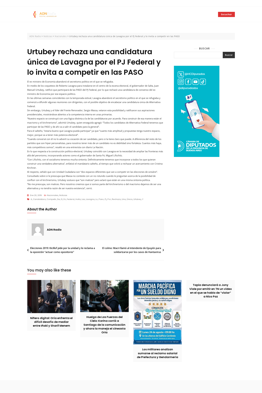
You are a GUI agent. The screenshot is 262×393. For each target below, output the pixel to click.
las (83, 199)
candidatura (39, 199)
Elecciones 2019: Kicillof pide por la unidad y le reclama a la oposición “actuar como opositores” (62, 250)
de (58, 199)
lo (97, 199)
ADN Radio (54, 230)
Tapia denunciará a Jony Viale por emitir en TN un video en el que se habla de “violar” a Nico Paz (210, 290)
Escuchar (226, 14)
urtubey (137, 199)
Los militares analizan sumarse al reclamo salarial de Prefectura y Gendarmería (157, 353)
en (65, 199)
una (124, 199)
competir (51, 199)
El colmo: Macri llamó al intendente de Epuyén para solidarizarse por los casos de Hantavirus (131, 250)
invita (78, 199)
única (129, 199)
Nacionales (52, 195)
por (109, 199)
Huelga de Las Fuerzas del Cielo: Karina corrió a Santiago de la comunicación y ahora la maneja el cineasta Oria (104, 324)
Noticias (63, 195)
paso (101, 199)
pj (105, 199)
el (61, 199)
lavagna (90, 199)
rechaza (116, 199)
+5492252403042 (37, 3)
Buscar (204, 48)
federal (70, 199)
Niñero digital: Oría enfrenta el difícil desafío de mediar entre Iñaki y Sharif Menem (51, 322)
